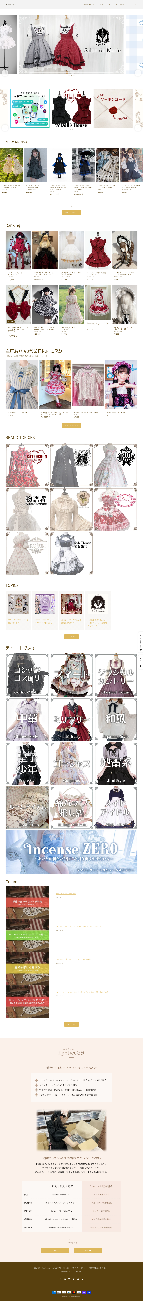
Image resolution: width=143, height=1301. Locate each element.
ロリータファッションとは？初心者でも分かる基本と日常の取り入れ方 (82, 992)
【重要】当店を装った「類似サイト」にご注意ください (97, 623)
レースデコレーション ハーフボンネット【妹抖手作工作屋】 (124, 274)
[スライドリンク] (71, 44)
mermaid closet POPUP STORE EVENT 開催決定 (43, 621)
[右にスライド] (76, 206)
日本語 (55, 1250)
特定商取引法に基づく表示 (98, 1268)
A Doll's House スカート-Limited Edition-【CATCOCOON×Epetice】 (44, 328)
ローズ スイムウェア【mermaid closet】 (32, 186)
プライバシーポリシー (79, 1268)
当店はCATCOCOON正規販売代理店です (71, 621)
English (88, 1250)
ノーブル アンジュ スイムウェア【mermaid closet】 (131, 186)
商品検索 (37, 1268)
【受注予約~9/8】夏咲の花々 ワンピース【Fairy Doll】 (11, 186)
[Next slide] (138, 73)
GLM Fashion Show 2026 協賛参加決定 (18, 621)
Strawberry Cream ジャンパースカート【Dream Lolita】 (98, 324)
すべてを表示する (71, 212)
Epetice (68, 1296)
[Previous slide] (5, 73)
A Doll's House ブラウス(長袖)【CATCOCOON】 (96, 274)
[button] (129, 4)
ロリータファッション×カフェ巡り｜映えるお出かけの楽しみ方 (79, 926)
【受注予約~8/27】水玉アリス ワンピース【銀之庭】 (107, 186)
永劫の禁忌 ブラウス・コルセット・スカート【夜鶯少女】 (44, 274)
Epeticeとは (46, 1268)
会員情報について (67, 1272)
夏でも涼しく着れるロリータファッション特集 (73, 959)
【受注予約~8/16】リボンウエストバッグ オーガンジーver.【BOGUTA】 (18, 329)
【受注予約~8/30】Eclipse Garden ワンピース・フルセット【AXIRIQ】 (83, 187)
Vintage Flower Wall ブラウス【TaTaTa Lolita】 (86, 413)
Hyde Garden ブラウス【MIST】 (17, 412)
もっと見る (71, 637)
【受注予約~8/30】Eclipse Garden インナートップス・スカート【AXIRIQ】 (59, 187)
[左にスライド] (67, 206)
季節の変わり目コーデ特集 (66, 894)
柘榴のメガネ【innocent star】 (117, 412)
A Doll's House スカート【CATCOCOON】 (15, 274)
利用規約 (66, 1268)
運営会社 (79, 1272)
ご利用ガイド (57, 1268)
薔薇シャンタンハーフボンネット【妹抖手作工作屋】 (124, 328)
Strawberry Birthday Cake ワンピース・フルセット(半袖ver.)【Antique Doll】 (54, 413)
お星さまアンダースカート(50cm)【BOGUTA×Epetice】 (71, 274)
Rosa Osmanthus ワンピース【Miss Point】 (70, 328)
